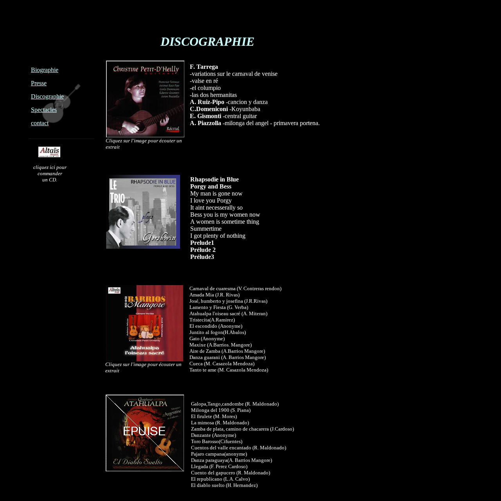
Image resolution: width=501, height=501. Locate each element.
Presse (39, 83)
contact (40, 123)
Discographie (47, 96)
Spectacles (44, 109)
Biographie (44, 69)
